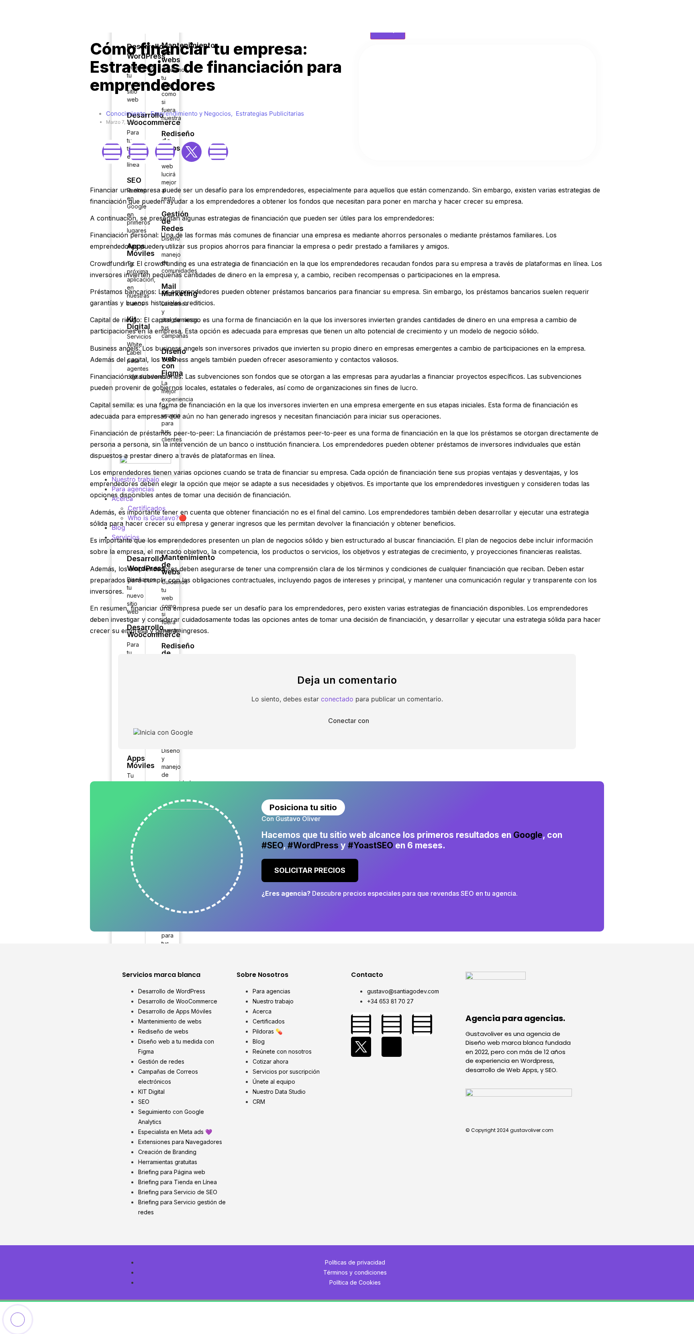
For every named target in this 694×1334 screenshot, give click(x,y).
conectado (337, 699)
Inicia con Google (166, 732)
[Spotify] (218, 152)
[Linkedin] (165, 152)
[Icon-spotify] (392, 1047)
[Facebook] (112, 152)
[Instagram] (139, 152)
